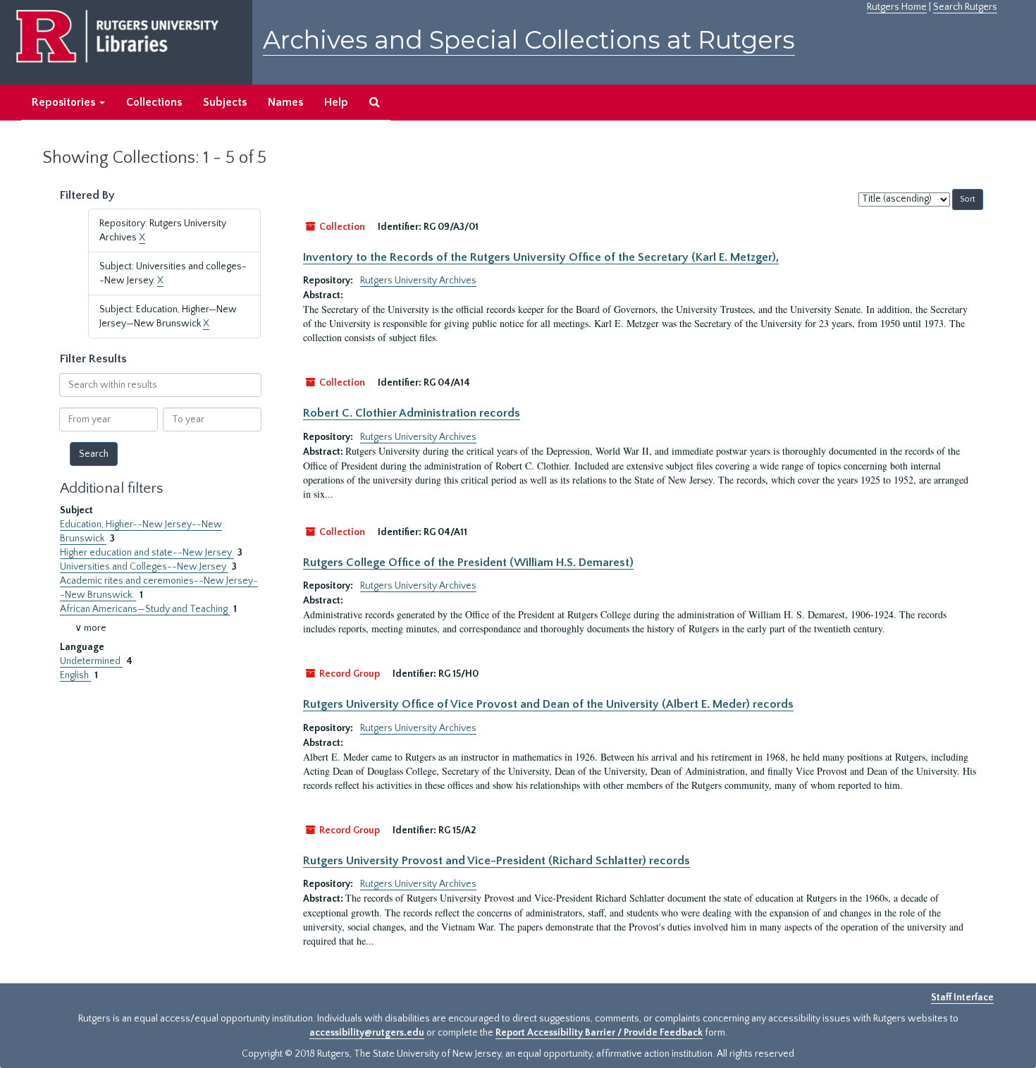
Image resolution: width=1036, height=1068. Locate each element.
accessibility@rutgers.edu (366, 1032)
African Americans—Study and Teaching (145, 609)
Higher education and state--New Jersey (147, 552)
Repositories (65, 102)
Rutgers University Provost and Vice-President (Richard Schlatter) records (496, 860)
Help (336, 102)
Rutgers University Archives (418, 280)
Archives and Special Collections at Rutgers (529, 40)
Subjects (225, 102)
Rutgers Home (897, 7)
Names (285, 102)
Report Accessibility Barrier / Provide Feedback (599, 1032)
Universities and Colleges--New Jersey (144, 566)
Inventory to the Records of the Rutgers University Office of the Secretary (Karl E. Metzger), (541, 257)
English (75, 675)
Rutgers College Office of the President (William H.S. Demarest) (468, 562)
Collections (154, 102)
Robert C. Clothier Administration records (411, 413)
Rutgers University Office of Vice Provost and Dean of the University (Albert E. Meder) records (548, 704)
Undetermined (91, 661)
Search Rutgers (965, 7)
